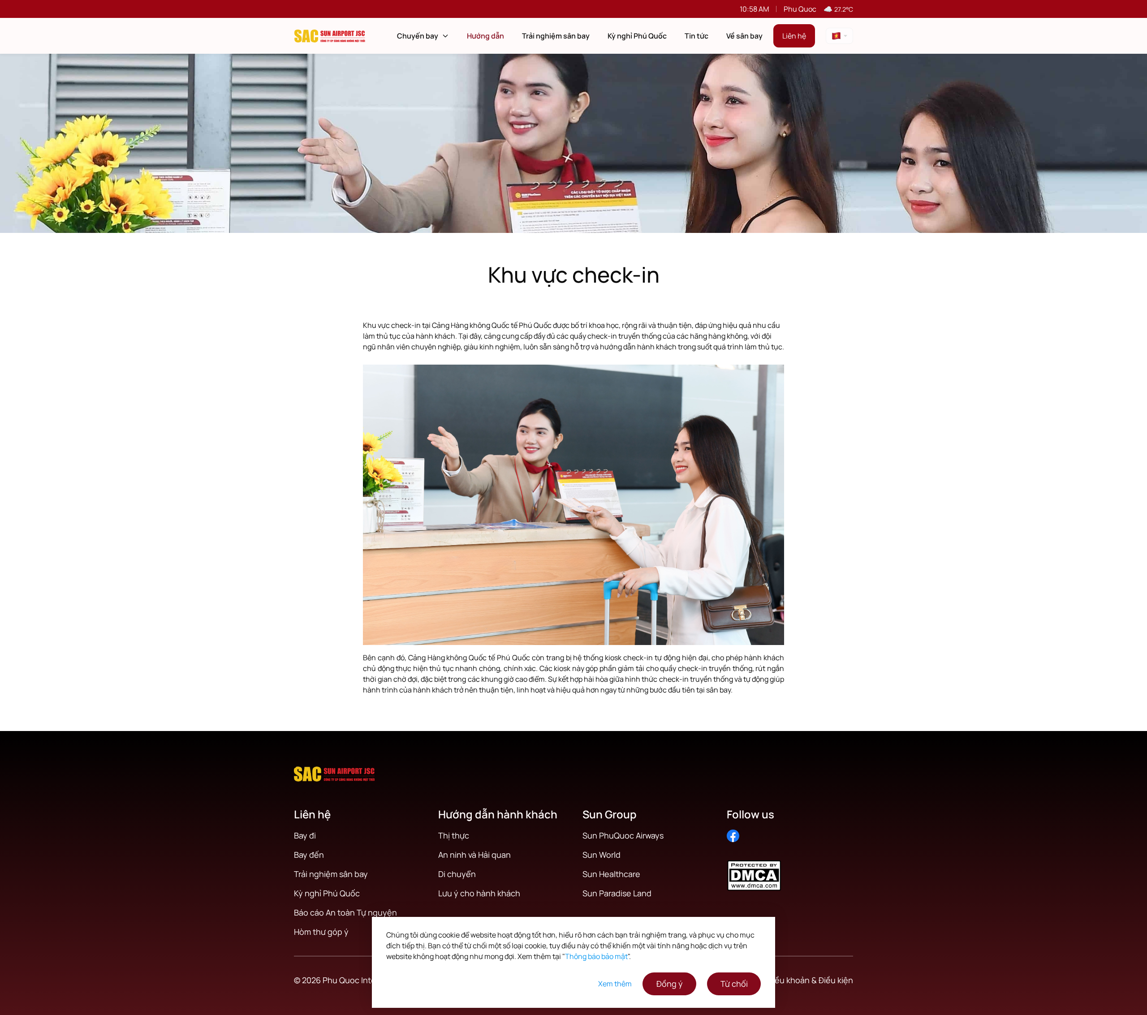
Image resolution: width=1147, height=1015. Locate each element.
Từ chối (734, 983)
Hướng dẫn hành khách (497, 814)
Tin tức (696, 36)
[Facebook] (733, 836)
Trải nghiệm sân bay (556, 36)
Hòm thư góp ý (321, 931)
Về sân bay (744, 36)
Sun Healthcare (611, 874)
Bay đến (309, 854)
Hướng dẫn (485, 36)
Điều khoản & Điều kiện (810, 980)
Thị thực (453, 835)
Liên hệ (794, 36)
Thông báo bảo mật (596, 956)
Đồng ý (669, 983)
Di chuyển (457, 874)
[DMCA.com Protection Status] (790, 870)
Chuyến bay (417, 36)
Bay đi (305, 835)
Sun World (601, 854)
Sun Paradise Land (616, 893)
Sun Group (609, 814)
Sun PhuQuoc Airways (623, 835)
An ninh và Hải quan (474, 854)
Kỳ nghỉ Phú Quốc (637, 36)
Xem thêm (615, 984)
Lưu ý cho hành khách (479, 893)
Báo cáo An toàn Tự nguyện (345, 912)
